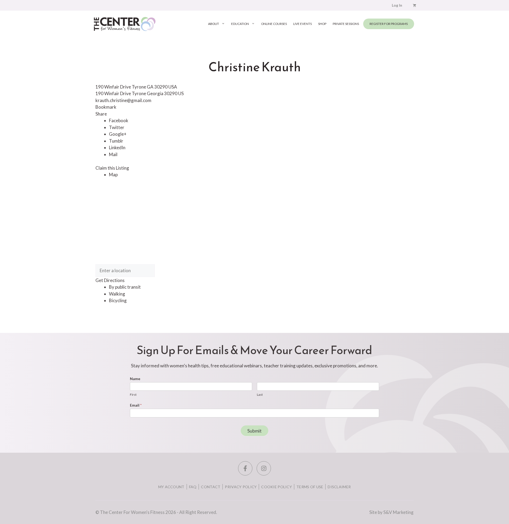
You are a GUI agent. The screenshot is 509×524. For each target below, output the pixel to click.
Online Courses (274, 24)
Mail (113, 154)
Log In (397, 5)
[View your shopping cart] (414, 5)
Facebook (118, 120)
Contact (210, 487)
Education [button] (240, 24)
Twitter (116, 127)
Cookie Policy (276, 487)
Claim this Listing (112, 168)
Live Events (302, 24)
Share (101, 114)
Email (136, 405)
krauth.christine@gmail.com (123, 100)
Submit (254, 431)
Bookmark (105, 107)
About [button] (213, 24)
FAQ (193, 487)
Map (113, 174)
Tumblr (116, 141)
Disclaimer (339, 487)
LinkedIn (117, 147)
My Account (171, 487)
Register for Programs (389, 24)
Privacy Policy (241, 487)
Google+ (117, 134)
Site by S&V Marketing (391, 512)
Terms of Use (309, 487)
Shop (322, 24)
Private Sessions (346, 24)
